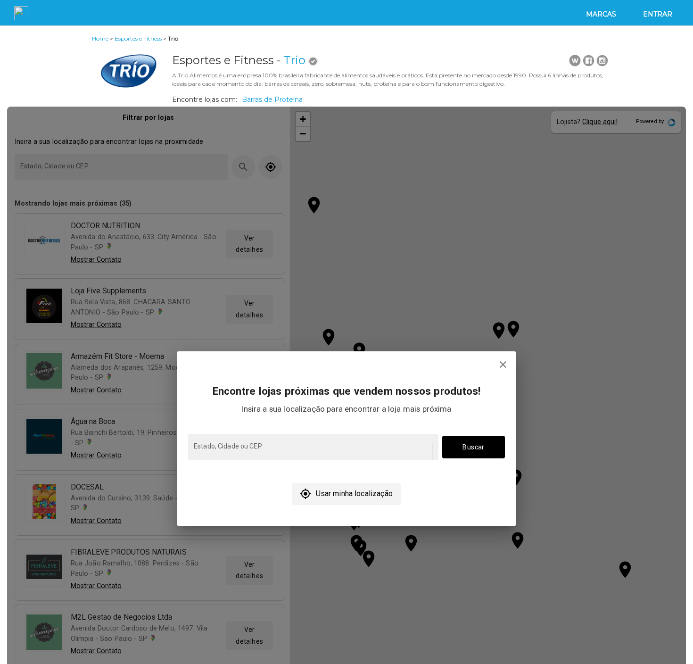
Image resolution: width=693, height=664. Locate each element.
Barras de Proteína (272, 99)
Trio (294, 60)
